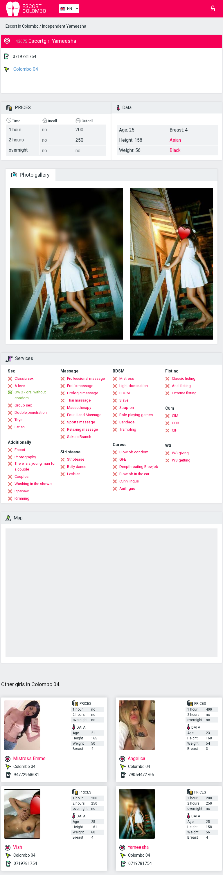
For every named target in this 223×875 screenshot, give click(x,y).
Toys (18, 420)
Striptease (75, 459)
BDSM (124, 393)
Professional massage (86, 378)
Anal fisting (181, 386)
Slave (123, 400)
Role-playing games (136, 415)
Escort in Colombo (22, 26)
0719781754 (24, 56)
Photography (25, 457)
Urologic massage (82, 393)
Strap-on (126, 407)
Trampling (127, 429)
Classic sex (24, 378)
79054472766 (141, 774)
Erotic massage (80, 386)
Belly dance (76, 466)
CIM (175, 415)
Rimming (22, 498)
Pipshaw (22, 491)
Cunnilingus (129, 481)
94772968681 (26, 774)
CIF (174, 430)
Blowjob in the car (134, 474)
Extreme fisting (184, 393)
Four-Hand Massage (84, 415)
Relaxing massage (82, 429)
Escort (20, 450)
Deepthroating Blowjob (138, 466)
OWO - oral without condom (30, 395)
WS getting (181, 460)
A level (20, 386)
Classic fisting (183, 378)
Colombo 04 (25, 69)
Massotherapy (79, 407)
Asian (175, 140)
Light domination (133, 386)
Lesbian (73, 474)
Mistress (126, 378)
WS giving (180, 453)
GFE (122, 459)
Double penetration (31, 412)
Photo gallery (34, 175)
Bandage (126, 422)
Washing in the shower (34, 484)
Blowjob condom (133, 452)
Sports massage (81, 422)
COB (175, 423)
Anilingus (127, 488)
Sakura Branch (79, 436)
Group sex (23, 405)
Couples (21, 476)
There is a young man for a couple (35, 466)
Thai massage (79, 400)
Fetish (20, 427)
